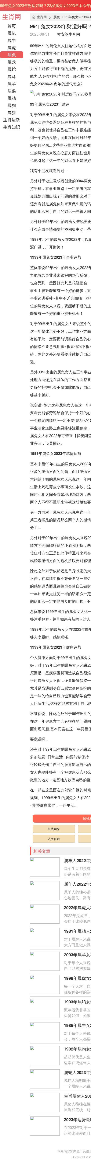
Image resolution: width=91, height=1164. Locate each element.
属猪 (11, 112)
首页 (11, 26)
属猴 (11, 91)
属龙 (11, 62)
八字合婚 (54, 839)
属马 (11, 76)
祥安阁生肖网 (68, 34)
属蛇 (11, 69)
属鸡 (11, 98)
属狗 (11, 105)
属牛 (11, 40)
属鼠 (11, 33)
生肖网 (11, 16)
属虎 (11, 47)
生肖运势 (11, 119)
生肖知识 (11, 127)
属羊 (11, 83)
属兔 (11, 55)
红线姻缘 (54, 829)
